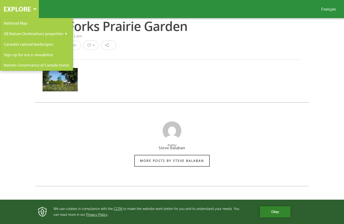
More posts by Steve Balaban (172, 160)
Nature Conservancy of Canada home (36, 65)
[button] (19, 9)
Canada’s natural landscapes (28, 44)
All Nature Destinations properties (33, 33)
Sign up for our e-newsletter (28, 54)
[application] (172, 212)
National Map (15, 23)
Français (328, 9)
